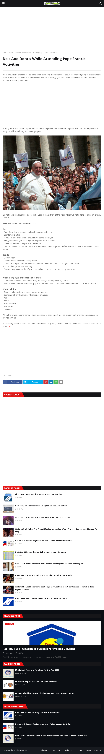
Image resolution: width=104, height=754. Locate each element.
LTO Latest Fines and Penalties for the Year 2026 (37, 670)
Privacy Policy (56, 750)
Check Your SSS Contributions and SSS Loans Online (38, 494)
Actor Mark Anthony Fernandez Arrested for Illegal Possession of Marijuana (49, 563)
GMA (9, 327)
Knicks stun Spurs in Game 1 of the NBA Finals (36, 681)
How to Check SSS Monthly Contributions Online (37, 712)
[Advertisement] (52, 28)
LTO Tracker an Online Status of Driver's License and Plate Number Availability (51, 735)
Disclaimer (68, 750)
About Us (44, 750)
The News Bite (21, 750)
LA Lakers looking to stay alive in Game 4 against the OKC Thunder (45, 693)
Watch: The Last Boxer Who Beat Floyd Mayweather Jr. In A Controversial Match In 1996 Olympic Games (54, 588)
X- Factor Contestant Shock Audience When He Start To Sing (43, 517)
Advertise (97, 750)
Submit (88, 750)
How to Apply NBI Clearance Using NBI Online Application (41, 506)
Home (5, 53)
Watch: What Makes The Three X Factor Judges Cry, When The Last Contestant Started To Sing (56, 530)
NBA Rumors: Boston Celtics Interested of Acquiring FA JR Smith (44, 575)
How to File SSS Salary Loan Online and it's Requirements (41, 598)
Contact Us (79, 750)
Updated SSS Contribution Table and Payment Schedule (40, 552)
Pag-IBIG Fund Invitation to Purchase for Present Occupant (39, 648)
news (11, 53)
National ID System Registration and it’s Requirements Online (43, 540)
